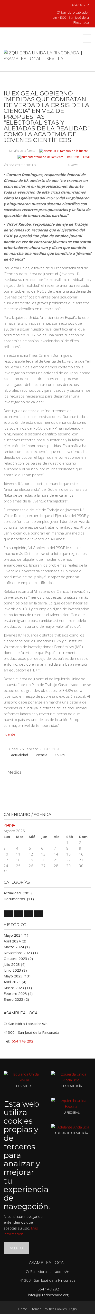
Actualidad (19, 754)
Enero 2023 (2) (16, 999)
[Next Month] (13, 824)
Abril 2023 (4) (15, 981)
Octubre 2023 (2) (18, 958)
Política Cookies (55, 1309)
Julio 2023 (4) (15, 964)
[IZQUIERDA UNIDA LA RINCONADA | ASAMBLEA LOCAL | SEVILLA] (47, 60)
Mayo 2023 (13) (17, 976)
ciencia (41, 754)
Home (22, 1309)
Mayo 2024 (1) (16, 935)
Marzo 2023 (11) (18, 987)
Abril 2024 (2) (15, 941)
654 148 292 (80, 5)
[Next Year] (11, 824)
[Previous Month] (8, 824)
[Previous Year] (5, 824)
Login (73, 1309)
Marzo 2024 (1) (17, 946)
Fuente (9, 734)
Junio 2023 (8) (15, 970)
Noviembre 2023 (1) (21, 952)
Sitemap (35, 1309)
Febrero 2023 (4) (18, 993)
